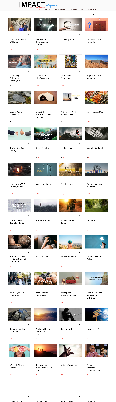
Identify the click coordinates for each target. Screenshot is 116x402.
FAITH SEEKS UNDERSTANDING (74, 14)
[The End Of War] (70, 133)
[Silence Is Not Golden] (45, 169)
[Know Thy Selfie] (70, 386)
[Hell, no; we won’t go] (96, 314)
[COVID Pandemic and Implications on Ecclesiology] (96, 278)
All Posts (23, 14)
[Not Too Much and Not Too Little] (96, 97)
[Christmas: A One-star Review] (96, 242)
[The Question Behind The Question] (96, 24)
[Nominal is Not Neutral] (96, 133)
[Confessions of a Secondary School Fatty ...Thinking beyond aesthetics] (19, 386)
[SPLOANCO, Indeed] (45, 133)
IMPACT (32, 5)
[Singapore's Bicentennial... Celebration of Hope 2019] (96, 350)
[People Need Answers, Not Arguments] (96, 61)
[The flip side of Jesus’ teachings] (19, 133)
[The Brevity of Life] (70, 24)
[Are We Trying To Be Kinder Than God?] (19, 278)
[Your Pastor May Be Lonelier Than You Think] (45, 314)
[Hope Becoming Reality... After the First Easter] (45, 350)
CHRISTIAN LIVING (32, 14)
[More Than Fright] (45, 242)
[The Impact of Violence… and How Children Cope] (96, 386)
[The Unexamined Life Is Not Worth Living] (45, 61)
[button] (93, 14)
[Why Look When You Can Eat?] (19, 350)
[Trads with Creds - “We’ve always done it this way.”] (45, 386)
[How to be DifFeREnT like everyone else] (19, 169)
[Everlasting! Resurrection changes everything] (45, 97)
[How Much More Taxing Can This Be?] (19, 205)
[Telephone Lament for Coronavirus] (19, 314)
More (87, 14)
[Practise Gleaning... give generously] (45, 278)
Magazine (51, 5)
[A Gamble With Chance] (70, 350)
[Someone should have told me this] (96, 169)
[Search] (95, 6)
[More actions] (29, 35)
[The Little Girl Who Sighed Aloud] (70, 61)
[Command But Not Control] (70, 205)
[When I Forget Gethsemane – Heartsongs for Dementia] (19, 61)
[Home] (39, 10)
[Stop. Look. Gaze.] (70, 169)
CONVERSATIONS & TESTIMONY (56, 14)
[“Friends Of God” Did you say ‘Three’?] (70, 97)
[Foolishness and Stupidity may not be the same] (45, 24)
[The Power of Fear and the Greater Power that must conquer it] (19, 242)
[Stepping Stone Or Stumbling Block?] (19, 97)
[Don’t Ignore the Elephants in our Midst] (70, 278)
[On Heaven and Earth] (70, 242)
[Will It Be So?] (96, 205)
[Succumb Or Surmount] (45, 205)
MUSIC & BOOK (43, 14)
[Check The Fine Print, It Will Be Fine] (19, 24)
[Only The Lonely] (70, 314)
